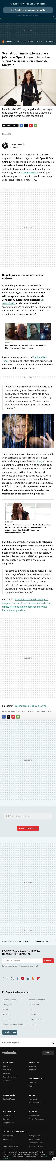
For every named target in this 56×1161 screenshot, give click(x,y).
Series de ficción (9, 999)
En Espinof (9, 342)
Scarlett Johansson (37, 711)
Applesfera (6, 1073)
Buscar (52, 1042)
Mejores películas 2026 (44, 941)
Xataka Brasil (7, 1139)
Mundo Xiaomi (8, 1080)
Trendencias (7, 1115)
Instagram (28, 978)
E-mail (35, 125)
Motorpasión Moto (35, 1103)
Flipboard (31, 125)
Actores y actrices (18, 711)
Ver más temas (10, 1032)
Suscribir (48, 961)
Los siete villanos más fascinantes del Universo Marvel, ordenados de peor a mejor (25, 346)
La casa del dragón (36, 1019)
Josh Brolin (50, 41)
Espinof (31, 1086)
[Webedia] (10, 1054)
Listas (31, 1009)
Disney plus (7, 1004)
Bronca (39, 41)
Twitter (26, 125)
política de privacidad (31, 966)
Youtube (23, 978)
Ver (29, 828)
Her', (39, 461)
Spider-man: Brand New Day (13, 1024)
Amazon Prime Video (37, 999)
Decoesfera (7, 1119)
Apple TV (6, 1014)
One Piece (29, 41)
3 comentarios (11, 125)
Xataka (5, 1066)
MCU (51, 711)
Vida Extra (32, 1070)
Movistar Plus (34, 1004)
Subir (46, 1053)
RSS (33, 978)
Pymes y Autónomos (36, 1119)
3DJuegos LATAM (34, 1136)
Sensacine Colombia (36, 1143)
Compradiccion (8, 1123)
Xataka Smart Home (10, 1077)
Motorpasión (33, 1099)
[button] (17, 144)
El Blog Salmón (34, 1115)
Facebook (21, 125)
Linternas (19, 41)
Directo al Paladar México (12, 1146)
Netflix (5, 1009)
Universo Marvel (29, 172)
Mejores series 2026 (25, 941)
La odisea (8, 41)
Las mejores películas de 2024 (30, 705)
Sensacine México (35, 1139)
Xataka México (8, 1136)
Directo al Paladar (9, 1099)
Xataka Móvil (7, 1070)
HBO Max (6, 1019)
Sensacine (32, 1082)
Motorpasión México (36, 1146)
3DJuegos (32, 1066)
